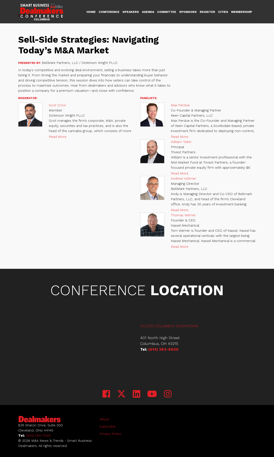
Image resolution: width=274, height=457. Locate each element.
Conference (109, 12)
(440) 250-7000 (38, 435)
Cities (223, 12)
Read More (57, 137)
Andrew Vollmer (183, 178)
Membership (241, 12)
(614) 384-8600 (163, 349)
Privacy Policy (110, 434)
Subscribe (107, 426)
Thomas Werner (183, 215)
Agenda (148, 12)
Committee (166, 12)
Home (91, 12)
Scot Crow (57, 105)
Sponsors (188, 12)
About (104, 419)
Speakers (130, 12)
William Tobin (181, 142)
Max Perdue (180, 105)
